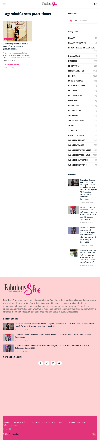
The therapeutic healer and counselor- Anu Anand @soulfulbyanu (15, 46)
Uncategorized (76, 135)
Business (72, 61)
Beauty (71, 38)
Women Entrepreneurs (80, 155)
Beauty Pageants (77, 43)
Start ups (73, 130)
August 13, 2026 (87, 265)
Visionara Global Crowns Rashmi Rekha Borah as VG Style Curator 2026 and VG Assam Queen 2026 (88, 213)
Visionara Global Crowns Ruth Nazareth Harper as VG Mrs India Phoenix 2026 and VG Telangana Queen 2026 (88, 234)
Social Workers (76, 120)
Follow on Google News (77, 422)
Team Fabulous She (12, 64)
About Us (6, 422)
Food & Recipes (75, 81)
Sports (71, 125)
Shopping (73, 115)
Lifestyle (9, 39)
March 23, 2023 (9, 67)
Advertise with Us (21, 422)
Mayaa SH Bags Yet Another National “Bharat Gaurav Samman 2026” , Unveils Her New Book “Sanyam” (88, 256)
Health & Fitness (76, 85)
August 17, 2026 (87, 245)
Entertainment (76, 71)
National (73, 100)
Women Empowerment (79, 150)
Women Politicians (78, 160)
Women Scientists (77, 165)
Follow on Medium (10, 425)
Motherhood (75, 95)
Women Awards (76, 145)
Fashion (72, 76)
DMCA (61, 422)
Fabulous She (14, 434)
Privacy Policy (50, 422)
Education (73, 66)
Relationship (75, 110)
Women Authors (76, 140)
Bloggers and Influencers (81, 48)
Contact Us (36, 422)
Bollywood (74, 56)
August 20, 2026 (87, 222)
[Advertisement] (50, 389)
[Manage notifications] (94, 434)
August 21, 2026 (87, 202)
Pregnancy (73, 105)
